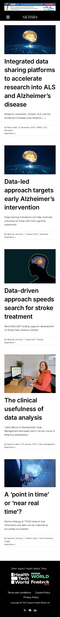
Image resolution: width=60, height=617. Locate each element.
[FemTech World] (40, 582)
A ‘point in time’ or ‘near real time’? (26, 503)
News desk (12, 127)
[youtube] (30, 610)
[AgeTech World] (40, 574)
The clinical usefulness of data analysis (24, 408)
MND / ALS (42, 127)
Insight (7, 541)
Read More (9, 133)
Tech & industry (46, 538)
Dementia (8, 130)
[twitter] (25, 610)
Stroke (40, 339)
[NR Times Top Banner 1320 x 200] (30, 4)
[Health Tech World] (20, 578)
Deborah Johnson (15, 234)
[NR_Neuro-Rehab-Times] (30, 17)
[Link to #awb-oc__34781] (8, 17)
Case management (47, 444)
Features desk (13, 444)
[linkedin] (35, 610)
